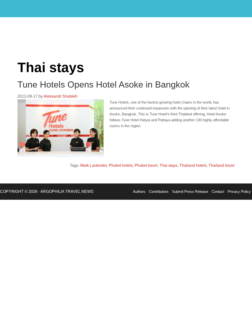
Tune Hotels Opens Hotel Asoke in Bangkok (103, 84)
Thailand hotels (192, 165)
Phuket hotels (121, 165)
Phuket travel (146, 165)
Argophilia (29, 8)
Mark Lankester (93, 165)
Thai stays (168, 165)
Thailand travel (221, 165)
